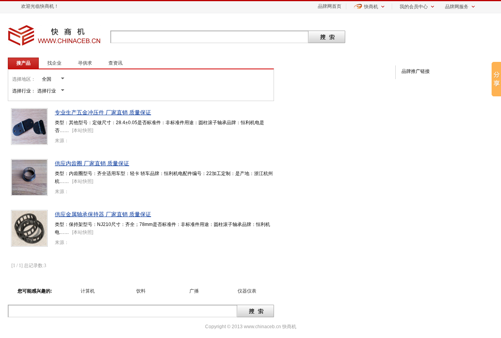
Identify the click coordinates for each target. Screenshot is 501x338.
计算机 (88, 291)
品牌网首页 (329, 6)
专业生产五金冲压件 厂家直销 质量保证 (103, 112)
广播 (194, 291)
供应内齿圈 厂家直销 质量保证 (92, 163)
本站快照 (82, 130)
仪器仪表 (247, 291)
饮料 (141, 291)
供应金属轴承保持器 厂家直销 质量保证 (103, 214)
